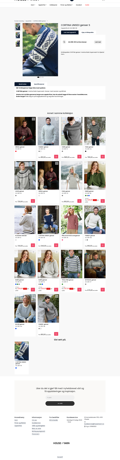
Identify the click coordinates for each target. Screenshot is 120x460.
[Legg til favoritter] (33, 119)
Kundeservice (36, 423)
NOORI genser (19, 324)
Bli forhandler (53, 420)
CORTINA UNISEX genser (46, 236)
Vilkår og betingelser (38, 426)
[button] (38, 77)
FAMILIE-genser (43, 147)
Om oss (34, 420)
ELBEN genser (89, 191)
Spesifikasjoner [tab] (39, 84)
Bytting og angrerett (38, 431)
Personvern (35, 434)
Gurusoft (60, 457)
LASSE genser (19, 191)
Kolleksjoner (53, 5)
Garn (32, 5)
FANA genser (89, 147)
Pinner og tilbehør (66, 5)
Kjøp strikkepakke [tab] (88, 32)
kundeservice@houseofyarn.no (94, 424)
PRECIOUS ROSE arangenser (71, 236)
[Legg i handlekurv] (56, 156)
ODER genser (66, 147)
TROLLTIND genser (67, 280)
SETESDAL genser (90, 280)
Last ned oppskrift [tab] (70, 32)
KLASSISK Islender (21, 236)
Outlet (87, 5)
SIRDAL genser (19, 147)
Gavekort (79, 5)
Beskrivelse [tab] (22, 84)
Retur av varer (36, 428)
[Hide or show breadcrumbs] (47, 21)
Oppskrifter (41, 5)
